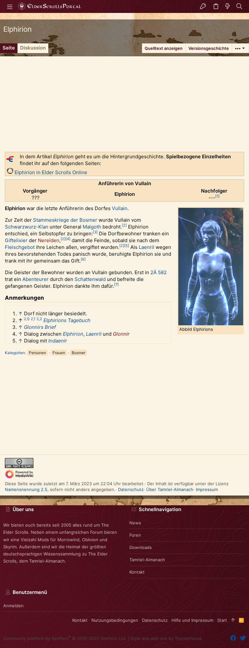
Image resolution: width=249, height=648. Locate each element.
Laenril (146, 247)
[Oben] (233, 620)
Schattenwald (90, 279)
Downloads (140, 547)
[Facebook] (233, 638)
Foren (135, 535)
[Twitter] (243, 638)
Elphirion (73, 334)
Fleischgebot (20, 247)
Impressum (207, 489)
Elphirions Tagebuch (66, 320)
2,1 (33, 319)
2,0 (27, 319)
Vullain (119, 208)
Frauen (59, 352)
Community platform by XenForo (64, 638)
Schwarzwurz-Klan (26, 227)
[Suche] (239, 6)
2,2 (39, 319)
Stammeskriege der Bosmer (65, 220)
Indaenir (57, 341)
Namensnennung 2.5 (26, 489)
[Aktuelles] (227, 6)
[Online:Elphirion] (10, 172)
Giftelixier (16, 240)
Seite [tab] (9, 48)
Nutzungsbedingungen (114, 620)
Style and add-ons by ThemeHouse (166, 638)
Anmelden (13, 605)
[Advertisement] (124, 101)
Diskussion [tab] (33, 48)
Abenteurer (35, 279)
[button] (9, 6)
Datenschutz (131, 489)
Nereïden (48, 240)
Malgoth (92, 227)
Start (222, 620)
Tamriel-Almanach (147, 559)
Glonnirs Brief (40, 327)
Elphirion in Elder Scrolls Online (51, 172)
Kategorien (15, 352)
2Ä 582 (158, 272)
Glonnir (121, 334)
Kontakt (137, 572)
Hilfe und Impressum (192, 620)
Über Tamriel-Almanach (169, 489)
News (135, 522)
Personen (37, 352)
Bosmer (78, 352)
